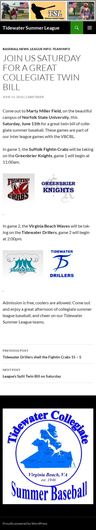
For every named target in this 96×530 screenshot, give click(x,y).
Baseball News (16, 49)
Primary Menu (89, 27)
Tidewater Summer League (31, 28)
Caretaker (35, 97)
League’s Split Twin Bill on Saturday (32, 373)
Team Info (61, 49)
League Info (40, 49)
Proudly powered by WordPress (25, 523)
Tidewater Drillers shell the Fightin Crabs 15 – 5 (42, 354)
